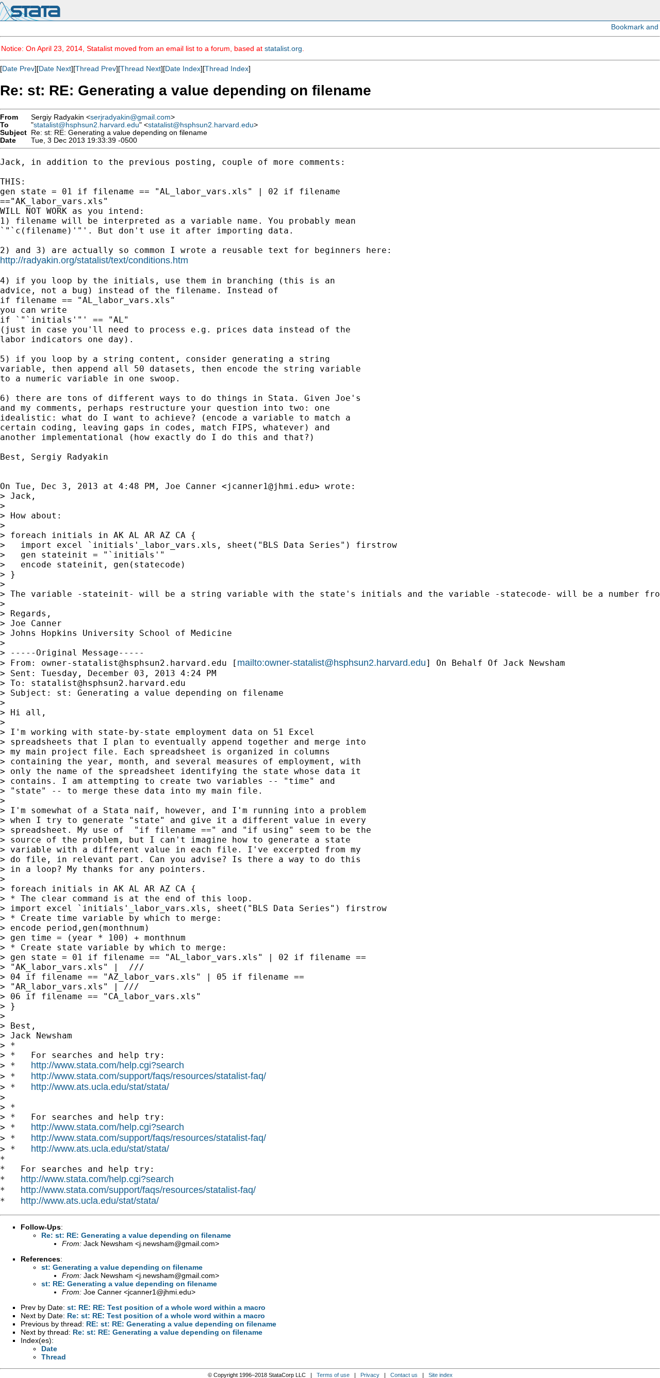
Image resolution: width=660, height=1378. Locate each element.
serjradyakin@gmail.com (130, 117)
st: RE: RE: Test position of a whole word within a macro (166, 1307)
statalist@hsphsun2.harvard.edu (86, 125)
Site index (440, 1375)
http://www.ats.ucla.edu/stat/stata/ (100, 1087)
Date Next (55, 68)
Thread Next (140, 68)
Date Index (183, 68)
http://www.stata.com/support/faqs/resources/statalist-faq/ (148, 1076)
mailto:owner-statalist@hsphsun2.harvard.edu (331, 663)
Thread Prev (95, 68)
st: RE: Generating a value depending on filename (129, 1284)
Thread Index (227, 68)
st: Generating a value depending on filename (122, 1267)
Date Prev (18, 68)
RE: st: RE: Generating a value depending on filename (181, 1324)
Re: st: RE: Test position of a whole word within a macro (166, 1316)
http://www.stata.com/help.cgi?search (107, 1065)
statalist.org (283, 48)
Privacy (370, 1375)
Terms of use (333, 1375)
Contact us (404, 1375)
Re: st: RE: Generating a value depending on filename (136, 1235)
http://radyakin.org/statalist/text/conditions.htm (94, 260)
